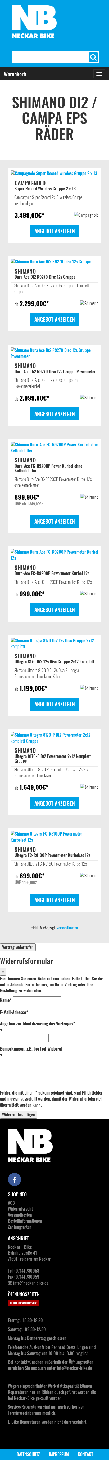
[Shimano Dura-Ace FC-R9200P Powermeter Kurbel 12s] (54, 555)
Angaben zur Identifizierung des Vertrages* (37, 1024)
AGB (11, 1203)
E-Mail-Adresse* (14, 1012)
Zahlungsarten (19, 1227)
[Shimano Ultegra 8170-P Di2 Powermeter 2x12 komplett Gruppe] (54, 738)
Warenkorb (15, 74)
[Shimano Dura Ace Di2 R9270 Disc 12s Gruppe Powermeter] (54, 353)
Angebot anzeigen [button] (54, 231)
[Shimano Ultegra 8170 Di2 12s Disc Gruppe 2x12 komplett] (54, 644)
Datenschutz (28, 1454)
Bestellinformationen (25, 1221)
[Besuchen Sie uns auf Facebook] (14, 1179)
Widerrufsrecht (20, 1209)
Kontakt (85, 1454)
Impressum (59, 1454)
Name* (6, 1000)
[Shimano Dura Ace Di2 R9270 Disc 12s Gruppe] (54, 262)
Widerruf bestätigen (18, 1114)
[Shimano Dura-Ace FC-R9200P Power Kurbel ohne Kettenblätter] (54, 448)
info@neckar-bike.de (30, 1283)
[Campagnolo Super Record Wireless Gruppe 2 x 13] (54, 173)
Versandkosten (67, 927)
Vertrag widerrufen (18, 947)
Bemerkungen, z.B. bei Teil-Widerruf (31, 1049)
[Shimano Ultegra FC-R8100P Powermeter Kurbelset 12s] (54, 837)
